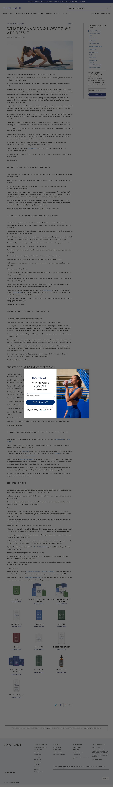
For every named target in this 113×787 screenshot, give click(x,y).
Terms (40, 410)
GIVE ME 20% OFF (40, 402)
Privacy (44, 410)
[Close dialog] (86, 371)
